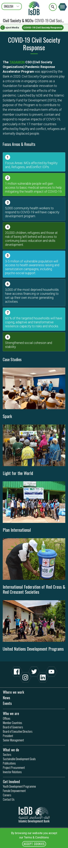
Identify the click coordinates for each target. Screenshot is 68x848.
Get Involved (11, 781)
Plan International (17, 529)
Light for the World (18, 473)
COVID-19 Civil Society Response (42, 27)
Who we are (11, 713)
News (6, 697)
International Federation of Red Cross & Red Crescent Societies (34, 589)
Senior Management (13, 740)
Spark (7, 416)
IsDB (34, 8)
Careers (7, 795)
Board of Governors (13, 727)
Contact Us (9, 799)
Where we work (13, 692)
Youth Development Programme (19, 786)
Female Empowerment (14, 791)
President (8, 736)
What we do (11, 749)
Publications (9, 763)
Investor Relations (12, 772)
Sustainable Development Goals (19, 759)
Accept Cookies (34, 844)
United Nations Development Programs (33, 648)
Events (7, 703)
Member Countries (12, 723)
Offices (6, 718)
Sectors (7, 754)
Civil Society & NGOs (18, 20)
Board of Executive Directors (17, 731)
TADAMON (17, 62)
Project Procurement (14, 767)
